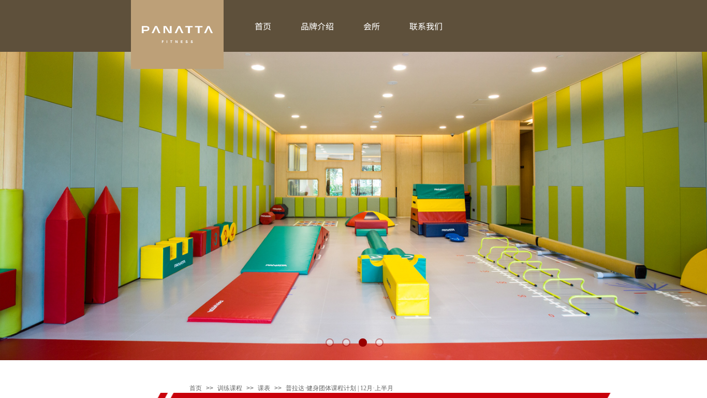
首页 (195, 388)
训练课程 (229, 388)
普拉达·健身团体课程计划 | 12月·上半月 (339, 388)
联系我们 (426, 26)
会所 (371, 26)
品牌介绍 (317, 26)
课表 (264, 388)
